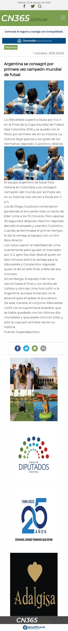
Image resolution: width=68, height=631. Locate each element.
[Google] (43, 348)
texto (26, 6)
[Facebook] (18, 348)
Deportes (11, 47)
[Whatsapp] (35, 348)
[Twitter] (26, 348)
